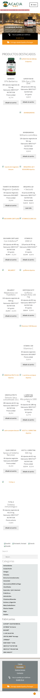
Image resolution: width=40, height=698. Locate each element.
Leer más (28, 208)
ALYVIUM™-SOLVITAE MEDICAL (11, 624)
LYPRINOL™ (6, 640)
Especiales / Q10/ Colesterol (11, 590)
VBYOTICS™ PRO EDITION (10, 649)
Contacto (20, 673)
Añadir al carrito (11, 103)
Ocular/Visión (7, 569)
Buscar (20, 694)
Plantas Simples (8, 608)
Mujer (5, 611)
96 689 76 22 (20, 38)
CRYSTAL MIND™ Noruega (10, 636)
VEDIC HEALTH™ (7, 652)
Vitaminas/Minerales (9, 599)
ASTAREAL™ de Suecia (9, 627)
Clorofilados (7, 587)
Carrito (31, 693)
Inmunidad (6, 581)
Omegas (5, 572)
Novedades (20, 667)
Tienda (20, 664)
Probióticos (6, 593)
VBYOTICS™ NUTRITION (10, 646)
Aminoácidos (7, 596)
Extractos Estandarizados (11, 578)
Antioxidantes (7, 565)
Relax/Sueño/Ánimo (9, 605)
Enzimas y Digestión (9, 602)
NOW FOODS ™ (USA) (9, 643)
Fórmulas (6, 575)
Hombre (5, 614)
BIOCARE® (6, 630)
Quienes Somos (20, 670)
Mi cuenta (6, 694)
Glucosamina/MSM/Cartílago (12, 584)
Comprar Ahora (17, 23)
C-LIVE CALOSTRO (8, 633)
